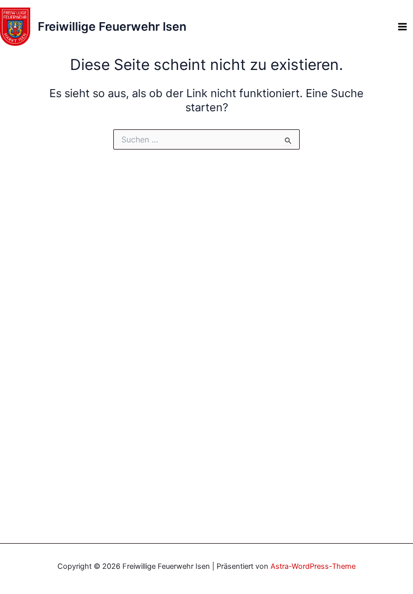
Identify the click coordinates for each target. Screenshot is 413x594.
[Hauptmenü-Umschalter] (402, 26)
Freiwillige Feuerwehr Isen (112, 26)
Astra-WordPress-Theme (313, 566)
